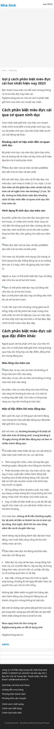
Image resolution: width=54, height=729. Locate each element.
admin (5, 644)
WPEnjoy (45, 723)
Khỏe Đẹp (13, 70)
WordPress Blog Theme (29, 723)
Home (4, 70)
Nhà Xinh (8, 5)
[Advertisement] (27, 37)
